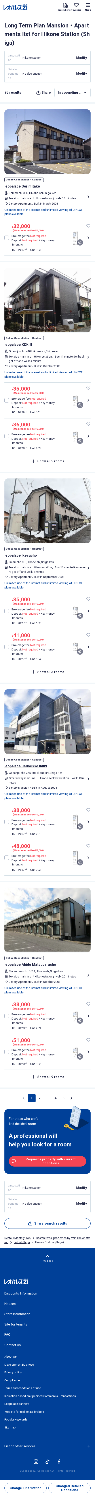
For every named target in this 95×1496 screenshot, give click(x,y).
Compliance (12, 1380)
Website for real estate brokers (24, 1411)
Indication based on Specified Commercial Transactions (40, 1396)
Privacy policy (13, 1372)
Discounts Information (20, 1293)
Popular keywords (15, 1419)
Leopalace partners (16, 1403)
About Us (10, 1356)
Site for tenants (15, 1324)
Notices (10, 1304)
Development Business (19, 1364)
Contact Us (12, 1345)
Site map (10, 1427)
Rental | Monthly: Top (17, 1238)
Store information (17, 1314)
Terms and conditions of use (22, 1388)
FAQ (7, 1335)
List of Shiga (22, 1242)
